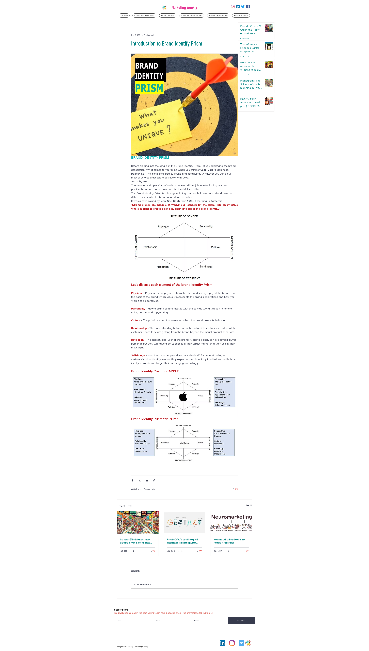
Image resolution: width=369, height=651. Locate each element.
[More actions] (236, 35)
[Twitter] (243, 6)
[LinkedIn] (238, 6)
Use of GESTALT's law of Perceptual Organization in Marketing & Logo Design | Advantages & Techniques (182, 541)
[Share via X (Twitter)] (139, 480)
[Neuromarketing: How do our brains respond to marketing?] (231, 522)
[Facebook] (248, 6)
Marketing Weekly (184, 7)
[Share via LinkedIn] (146, 480)
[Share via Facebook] (132, 480)
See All (249, 505)
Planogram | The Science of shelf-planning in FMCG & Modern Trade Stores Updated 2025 (135, 541)
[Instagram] (233, 6)
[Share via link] (153, 480)
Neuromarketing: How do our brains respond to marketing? (229, 541)
